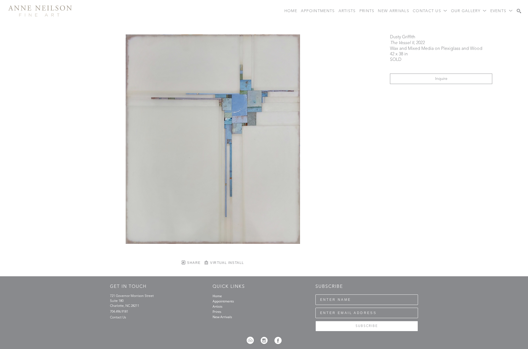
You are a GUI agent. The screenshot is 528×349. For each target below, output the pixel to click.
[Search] (519, 11)
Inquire (441, 79)
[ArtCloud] (252, 340)
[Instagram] (266, 340)
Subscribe (367, 326)
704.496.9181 (119, 311)
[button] (430, 11)
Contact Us (118, 317)
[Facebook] (278, 340)
